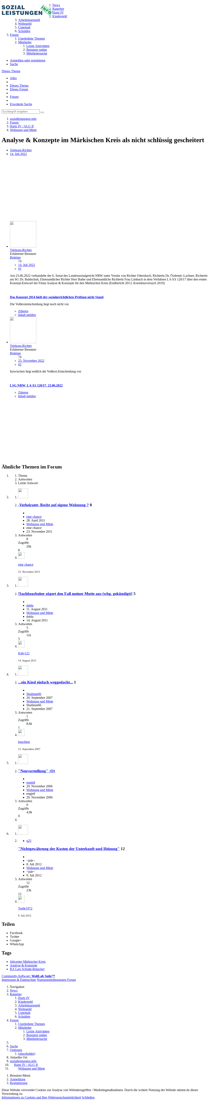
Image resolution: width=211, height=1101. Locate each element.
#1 (19, 268)
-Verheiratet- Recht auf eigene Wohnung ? (53, 505)
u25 (28, 840)
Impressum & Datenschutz (19, 980)
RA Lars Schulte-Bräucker (27, 969)
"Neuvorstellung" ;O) (36, 771)
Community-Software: (28, 976)
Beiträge (15, 257)
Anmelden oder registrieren (27, 60)
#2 (19, 364)
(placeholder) (26, 1053)
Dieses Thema (11, 71)
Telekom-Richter (21, 150)
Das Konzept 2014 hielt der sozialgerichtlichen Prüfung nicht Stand (56, 297)
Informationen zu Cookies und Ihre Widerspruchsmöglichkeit (41, 1097)
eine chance (34, 516)
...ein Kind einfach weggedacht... (45, 682)
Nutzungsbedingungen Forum (56, 980)
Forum (14, 96)
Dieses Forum (19, 89)
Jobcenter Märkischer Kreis (28, 961)
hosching (24, 742)
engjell (30, 782)
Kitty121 (24, 653)
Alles (13, 78)
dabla (29, 605)
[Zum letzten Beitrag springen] (21, 557)
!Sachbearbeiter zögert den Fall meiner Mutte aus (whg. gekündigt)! (75, 593)
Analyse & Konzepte (23, 965)
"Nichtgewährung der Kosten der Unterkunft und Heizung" (69, 849)
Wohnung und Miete (39, 524)
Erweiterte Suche (21, 104)
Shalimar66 (33, 694)
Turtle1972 (25, 908)
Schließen (88, 1097)
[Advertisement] (105, 189)
